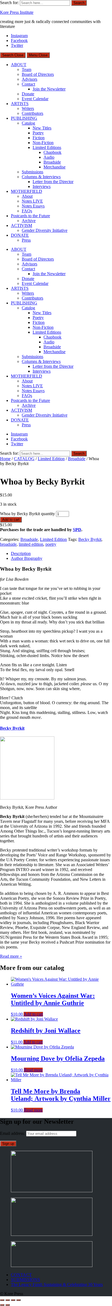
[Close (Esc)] (18, 1300)
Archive (29, 220)
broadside (8, 544)
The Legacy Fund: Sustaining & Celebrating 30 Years (57, 1284)
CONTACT (21, 1274)
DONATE (20, 235)
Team (26, 69)
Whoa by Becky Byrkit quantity (27, 513)
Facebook (19, 40)
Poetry (38, 133)
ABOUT (18, 64)
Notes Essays (33, 206)
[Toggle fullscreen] (7, 1300)
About (27, 196)
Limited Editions (47, 147)
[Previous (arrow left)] (2, 1305)
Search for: (9, 2)
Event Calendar (35, 98)
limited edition (31, 544)
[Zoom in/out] (2, 1300)
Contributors (32, 113)
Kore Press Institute (16, 12)
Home (5, 458)
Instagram (19, 35)
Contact (28, 84)
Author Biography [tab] (26, 558)
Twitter (17, 45)
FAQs (27, 211)
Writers (28, 108)
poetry (50, 544)
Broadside (52, 162)
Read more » (11, 956)
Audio (48, 157)
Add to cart (11, 520)
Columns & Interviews (41, 176)
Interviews (42, 186)
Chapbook (52, 152)
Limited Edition (51, 458)
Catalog (28, 123)
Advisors (29, 79)
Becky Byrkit (89, 539)
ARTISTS (20, 103)
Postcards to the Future (30, 215)
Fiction (39, 137)
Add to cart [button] (33, 1014)
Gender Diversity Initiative (44, 230)
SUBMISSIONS (25, 1279)
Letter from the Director (53, 181)
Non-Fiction (43, 142)
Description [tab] (21, 553)
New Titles (42, 128)
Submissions (32, 172)
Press (26, 240)
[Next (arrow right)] (7, 1305)
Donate (28, 94)
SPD (77, 529)
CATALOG (24, 458)
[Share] (13, 1300)
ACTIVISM (21, 225)
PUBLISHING (24, 118)
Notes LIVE (32, 201)
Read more (33, 1070)
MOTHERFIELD (26, 191)
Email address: (13, 1133)
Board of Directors (38, 74)
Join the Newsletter (49, 89)
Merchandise (54, 167)
